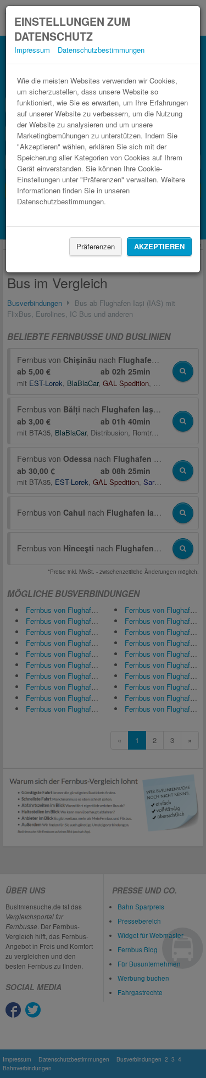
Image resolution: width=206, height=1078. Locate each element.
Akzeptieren (159, 246)
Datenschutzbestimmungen (101, 49)
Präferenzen (95, 246)
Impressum (32, 49)
